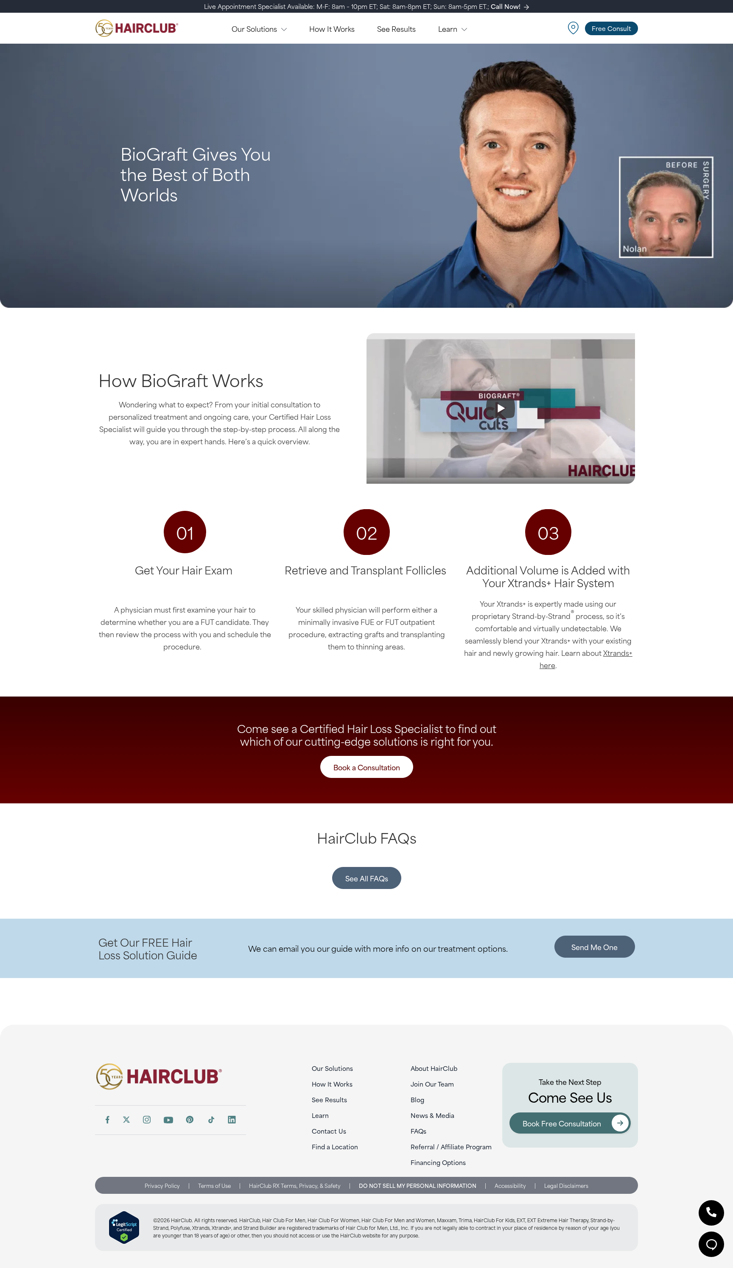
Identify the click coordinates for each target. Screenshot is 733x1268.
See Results (329, 1099)
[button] (711, 1213)
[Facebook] (107, 1119)
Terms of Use (214, 1185)
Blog (417, 1099)
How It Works (332, 1084)
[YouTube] (168, 1120)
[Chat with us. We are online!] (711, 1244)
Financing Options (438, 1162)
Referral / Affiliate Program (451, 1146)
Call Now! (505, 6)
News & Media (432, 1115)
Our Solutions (332, 1068)
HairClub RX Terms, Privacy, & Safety (295, 1185)
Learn (320, 1115)
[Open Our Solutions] (284, 28)
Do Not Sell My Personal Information (417, 1185)
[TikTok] (211, 1119)
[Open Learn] (464, 28)
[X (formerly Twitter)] (126, 1119)
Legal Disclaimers (566, 1185)
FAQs (418, 1131)
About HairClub (434, 1068)
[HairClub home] (170, 1076)
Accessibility (510, 1185)
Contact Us (329, 1131)
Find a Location (335, 1146)
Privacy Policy (162, 1185)
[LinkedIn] (232, 1119)
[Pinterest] (190, 1119)
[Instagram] (147, 1119)
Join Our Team (432, 1084)
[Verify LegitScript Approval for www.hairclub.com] (124, 1227)
